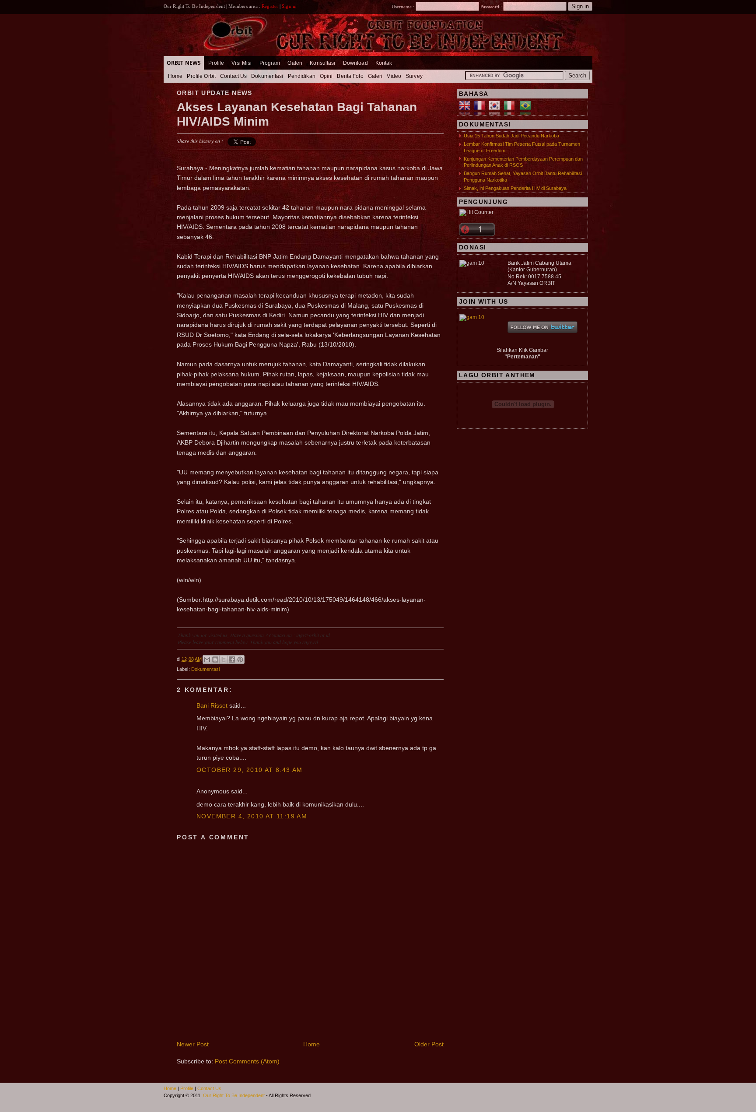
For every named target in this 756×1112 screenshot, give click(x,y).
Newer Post (193, 1044)
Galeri (294, 63)
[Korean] (496, 111)
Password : (491, 6)
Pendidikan (301, 76)
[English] (466, 111)
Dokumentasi (267, 76)
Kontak (383, 63)
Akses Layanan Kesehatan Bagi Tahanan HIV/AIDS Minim (297, 114)
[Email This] (207, 659)
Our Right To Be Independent (234, 1095)
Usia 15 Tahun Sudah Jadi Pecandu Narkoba (511, 135)
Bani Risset (212, 705)
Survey (414, 76)
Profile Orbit (201, 76)
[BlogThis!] (215, 659)
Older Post (429, 1044)
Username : (404, 6)
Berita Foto (350, 76)
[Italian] (511, 111)
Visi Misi (241, 63)
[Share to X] (223, 659)
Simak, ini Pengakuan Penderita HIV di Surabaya (515, 188)
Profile (216, 63)
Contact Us (233, 76)
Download (355, 63)
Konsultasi (322, 63)
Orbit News (184, 63)
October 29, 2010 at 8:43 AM (249, 769)
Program (269, 63)
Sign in (289, 6)
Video (394, 76)
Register (270, 6)
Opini (326, 76)
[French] (481, 111)
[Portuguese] (527, 111)
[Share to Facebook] (232, 659)
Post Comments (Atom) (247, 1061)
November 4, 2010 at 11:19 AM (251, 816)
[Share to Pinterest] (240, 659)
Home (175, 76)
